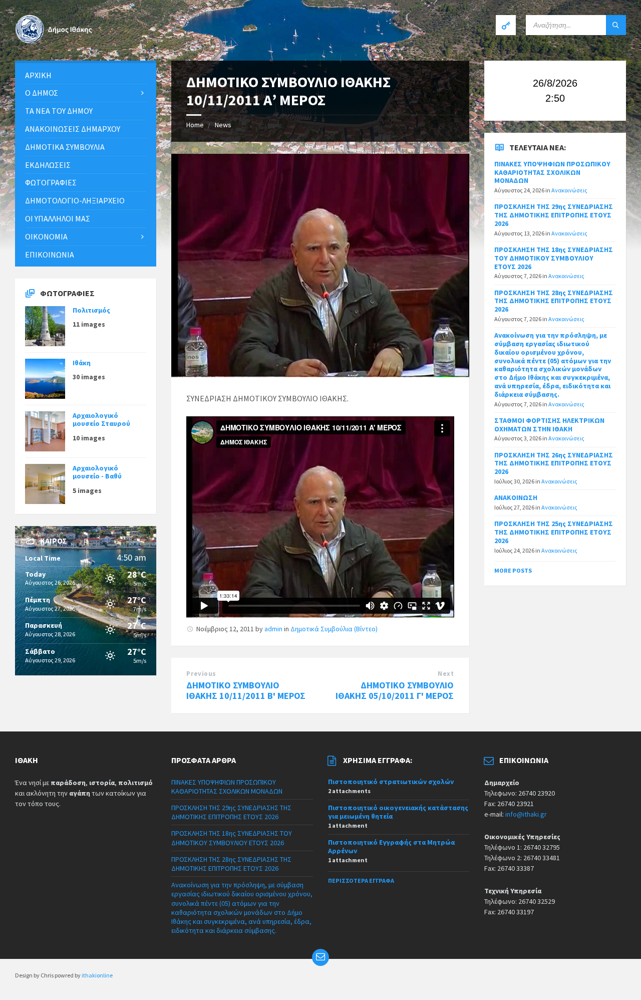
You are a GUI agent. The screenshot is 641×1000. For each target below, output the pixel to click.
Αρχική (38, 75)
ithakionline (97, 975)
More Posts (513, 570)
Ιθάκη (82, 362)
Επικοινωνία (49, 254)
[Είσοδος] (506, 25)
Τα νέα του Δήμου (59, 111)
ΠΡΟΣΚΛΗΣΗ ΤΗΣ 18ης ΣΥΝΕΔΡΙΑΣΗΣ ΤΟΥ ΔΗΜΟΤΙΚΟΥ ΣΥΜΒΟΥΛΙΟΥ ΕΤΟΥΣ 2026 (553, 258)
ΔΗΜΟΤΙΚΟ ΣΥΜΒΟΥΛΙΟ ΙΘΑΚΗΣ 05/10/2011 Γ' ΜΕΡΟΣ (395, 690)
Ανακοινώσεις (569, 190)
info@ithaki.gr (526, 814)
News (223, 124)
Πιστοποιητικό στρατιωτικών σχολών (391, 781)
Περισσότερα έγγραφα (361, 880)
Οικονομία (46, 236)
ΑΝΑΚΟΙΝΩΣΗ (515, 497)
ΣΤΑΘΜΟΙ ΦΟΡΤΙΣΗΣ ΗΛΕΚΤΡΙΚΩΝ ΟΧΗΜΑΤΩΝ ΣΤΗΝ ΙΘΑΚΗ (549, 424)
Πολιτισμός (91, 310)
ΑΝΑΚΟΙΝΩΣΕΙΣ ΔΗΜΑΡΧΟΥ (72, 129)
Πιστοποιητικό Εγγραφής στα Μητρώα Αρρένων (391, 846)
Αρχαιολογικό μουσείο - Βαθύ (97, 472)
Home (195, 124)
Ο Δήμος (41, 93)
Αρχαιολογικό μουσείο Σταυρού (101, 419)
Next (446, 673)
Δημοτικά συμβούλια (65, 147)
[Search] (616, 25)
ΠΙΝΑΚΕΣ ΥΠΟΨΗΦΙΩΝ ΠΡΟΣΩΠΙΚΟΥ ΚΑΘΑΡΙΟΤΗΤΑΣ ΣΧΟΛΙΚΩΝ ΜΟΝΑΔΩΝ (552, 172)
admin (273, 628)
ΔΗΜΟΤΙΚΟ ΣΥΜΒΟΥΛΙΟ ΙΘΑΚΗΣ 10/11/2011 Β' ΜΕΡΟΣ (245, 690)
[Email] (320, 957)
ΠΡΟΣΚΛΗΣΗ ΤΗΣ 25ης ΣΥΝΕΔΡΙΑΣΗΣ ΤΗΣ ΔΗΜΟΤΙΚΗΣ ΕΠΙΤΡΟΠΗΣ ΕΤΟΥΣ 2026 (553, 532)
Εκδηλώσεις (48, 165)
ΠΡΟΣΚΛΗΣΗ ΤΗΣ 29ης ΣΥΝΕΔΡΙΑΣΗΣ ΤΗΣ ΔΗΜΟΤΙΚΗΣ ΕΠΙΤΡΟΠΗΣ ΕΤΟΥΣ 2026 (553, 215)
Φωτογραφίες (51, 182)
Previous (201, 673)
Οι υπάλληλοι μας (57, 218)
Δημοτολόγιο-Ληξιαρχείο (75, 200)
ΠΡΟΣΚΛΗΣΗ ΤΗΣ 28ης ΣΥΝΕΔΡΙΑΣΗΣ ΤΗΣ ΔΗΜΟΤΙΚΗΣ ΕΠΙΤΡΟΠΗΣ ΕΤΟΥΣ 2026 (553, 301)
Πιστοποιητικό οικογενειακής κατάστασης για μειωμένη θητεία (398, 812)
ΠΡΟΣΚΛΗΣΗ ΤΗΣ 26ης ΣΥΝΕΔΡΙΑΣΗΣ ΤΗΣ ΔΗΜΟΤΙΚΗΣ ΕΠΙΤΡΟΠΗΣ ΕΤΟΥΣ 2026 (553, 463)
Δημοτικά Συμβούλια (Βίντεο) (334, 628)
